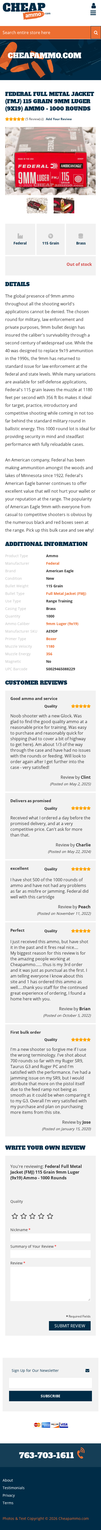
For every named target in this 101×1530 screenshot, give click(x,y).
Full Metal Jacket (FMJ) (66, 593)
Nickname (19, 1229)
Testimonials (14, 1487)
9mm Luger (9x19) (62, 623)
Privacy (9, 1495)
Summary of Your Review (32, 1246)
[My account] (91, 6)
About (8, 1480)
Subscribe (50, 1395)
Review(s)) (35, 119)
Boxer (51, 638)
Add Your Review (59, 119)
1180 (50, 646)
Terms (8, 1502)
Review (16, 1263)
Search (96, 32)
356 (49, 653)
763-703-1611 (46, 1455)
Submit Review (69, 1326)
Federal (52, 563)
